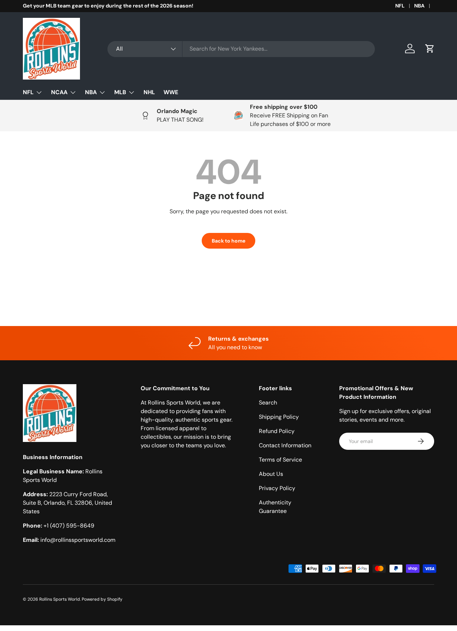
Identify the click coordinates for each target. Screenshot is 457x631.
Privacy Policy (277, 488)
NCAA (59, 92)
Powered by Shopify (102, 599)
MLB (120, 92)
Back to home (228, 241)
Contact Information (285, 445)
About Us (271, 474)
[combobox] (241, 49)
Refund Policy (277, 431)
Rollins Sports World (59, 599)
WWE (171, 92)
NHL (149, 92)
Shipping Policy (279, 417)
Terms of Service (280, 459)
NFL (400, 5)
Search (268, 402)
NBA (419, 5)
